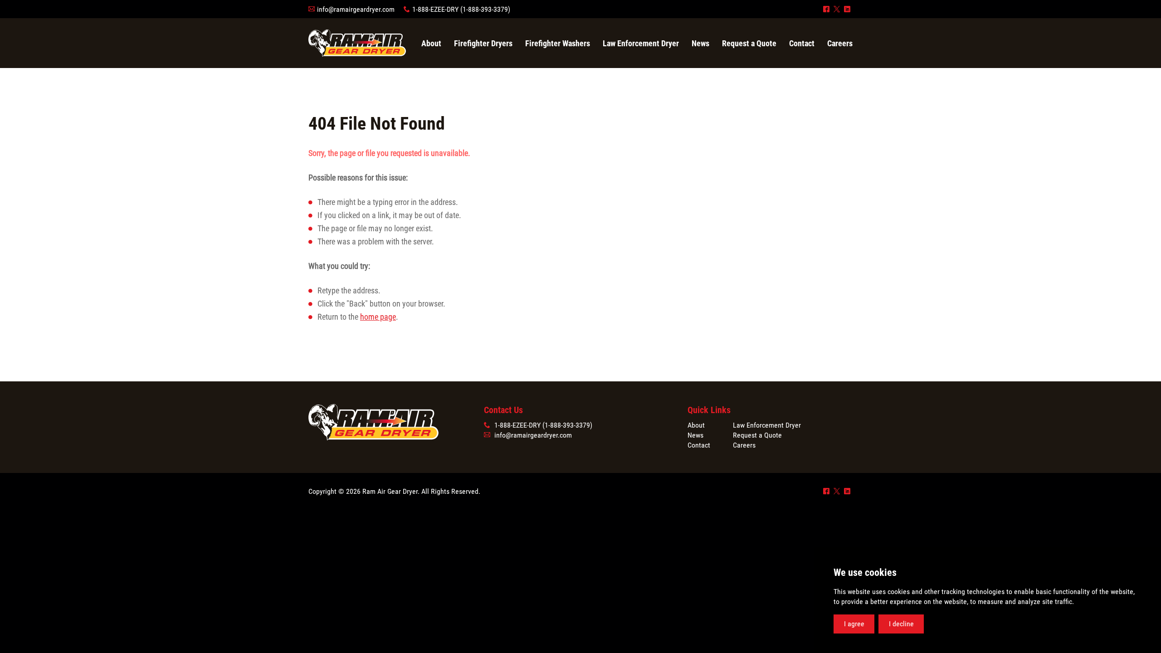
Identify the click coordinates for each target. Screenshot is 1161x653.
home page (378, 317)
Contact (699, 445)
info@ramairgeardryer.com (356, 9)
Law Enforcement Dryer (767, 425)
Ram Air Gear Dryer (357, 43)
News (695, 435)
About (696, 425)
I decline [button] (901, 623)
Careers (744, 445)
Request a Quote (757, 435)
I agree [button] (854, 623)
